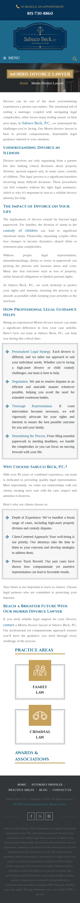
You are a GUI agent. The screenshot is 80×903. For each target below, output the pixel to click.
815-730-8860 (40, 13)
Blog (43, 790)
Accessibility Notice (36, 804)
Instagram (49, 816)
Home (21, 784)
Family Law (40, 670)
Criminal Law (40, 715)
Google (40, 816)
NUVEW (18, 804)
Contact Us (62, 790)
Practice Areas (21, 790)
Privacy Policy (58, 804)
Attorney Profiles (47, 784)
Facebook (31, 816)
